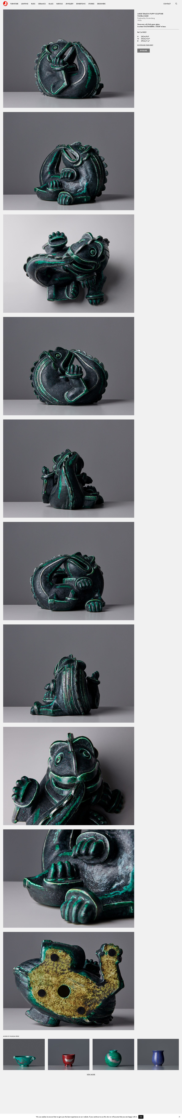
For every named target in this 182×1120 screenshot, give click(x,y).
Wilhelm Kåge (142, 16)
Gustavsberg (150, 18)
